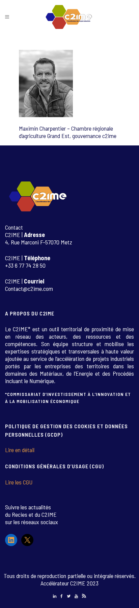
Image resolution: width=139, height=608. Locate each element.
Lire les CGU (18, 482)
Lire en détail (19, 449)
